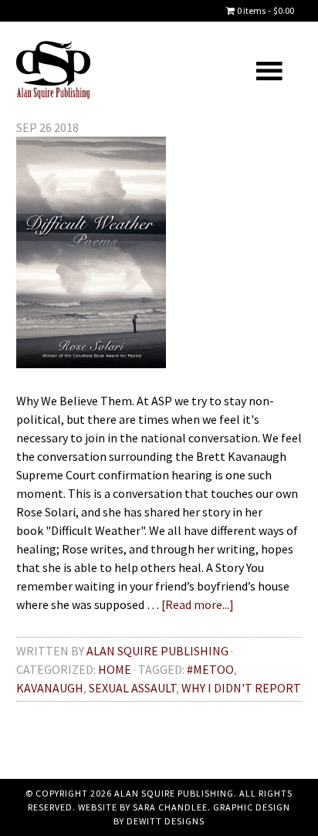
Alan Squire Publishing (87, 70)
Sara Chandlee (170, 807)
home (114, 669)
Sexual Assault (132, 688)
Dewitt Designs (166, 821)
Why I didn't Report (241, 688)
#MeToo (210, 669)
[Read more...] (197, 604)
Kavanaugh (49, 688)
